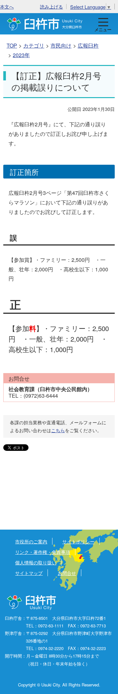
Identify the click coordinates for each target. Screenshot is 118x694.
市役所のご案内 (31, 541)
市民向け (60, 45)
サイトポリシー (78, 541)
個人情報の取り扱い (35, 562)
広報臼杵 (88, 45)
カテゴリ (33, 45)
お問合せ (67, 572)
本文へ (7, 6)
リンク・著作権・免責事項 (42, 551)
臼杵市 (45, 23)
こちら (58, 430)
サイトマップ (29, 572)
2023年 (21, 55)
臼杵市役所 (32, 603)
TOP (12, 45)
